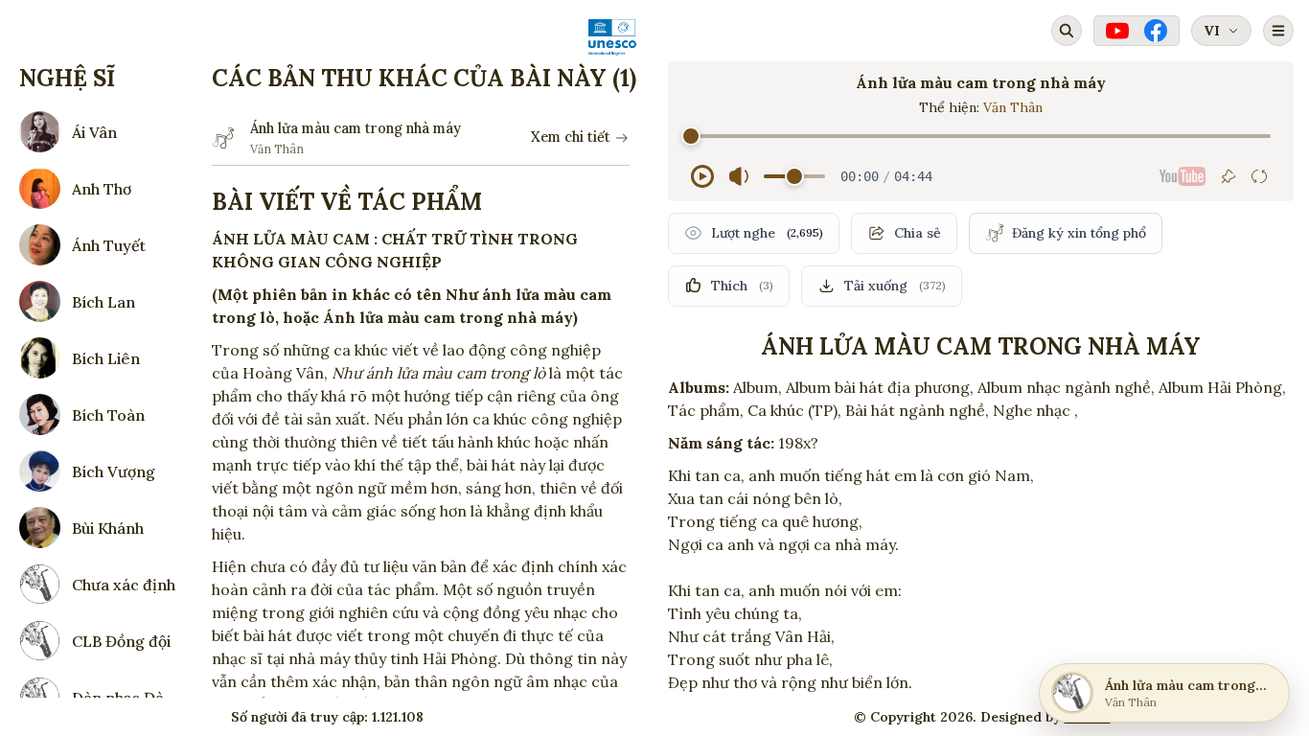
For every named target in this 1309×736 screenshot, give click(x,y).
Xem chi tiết (570, 137)
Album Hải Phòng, (1222, 387)
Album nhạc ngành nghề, (1066, 387)
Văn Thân (1013, 107)
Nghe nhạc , (1035, 410)
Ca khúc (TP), (794, 410)
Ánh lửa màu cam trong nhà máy (355, 128)
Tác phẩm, (706, 410)
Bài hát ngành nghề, (917, 410)
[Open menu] (1278, 30)
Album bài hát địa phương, (880, 387)
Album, (757, 387)
